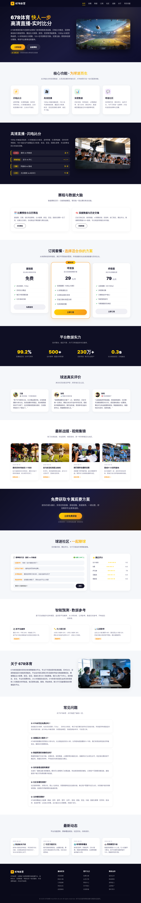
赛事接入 (112, 882)
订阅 (101, 3)
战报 (113, 3)
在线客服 (86, 889)
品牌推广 (112, 886)
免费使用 (29, 307)
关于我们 (86, 886)
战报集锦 (60, 889)
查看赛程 (33, 47)
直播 (89, 3)
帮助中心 (86, 882)
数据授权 (112, 879)
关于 (119, 3)
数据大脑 (60, 879)
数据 (95, 3)
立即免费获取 (70, 516)
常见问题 (127, 3)
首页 (83, 3)
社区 (107, 3)
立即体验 (17, 47)
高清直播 (60, 876)
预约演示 (112, 889)
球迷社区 (60, 886)
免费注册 (86, 876)
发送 (80, 586)
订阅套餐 (60, 882)
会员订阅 (86, 879)
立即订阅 (70, 312)
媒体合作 (112, 876)
